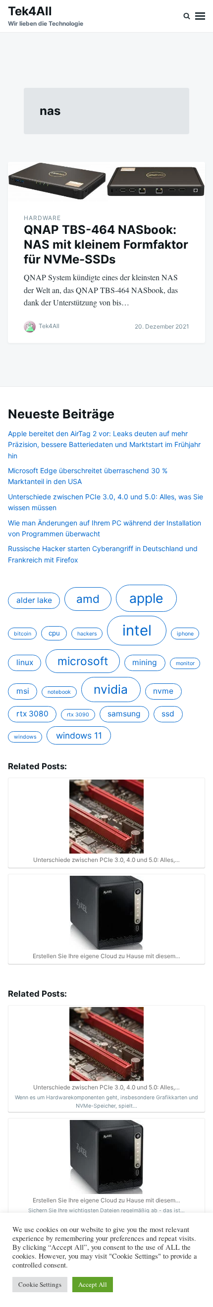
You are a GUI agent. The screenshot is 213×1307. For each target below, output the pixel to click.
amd (88, 598)
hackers (87, 634)
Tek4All (30, 11)
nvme (163, 691)
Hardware (42, 218)
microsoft (82, 661)
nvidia (111, 689)
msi (22, 691)
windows (25, 737)
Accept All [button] (92, 1284)
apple (146, 598)
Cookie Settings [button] (39, 1284)
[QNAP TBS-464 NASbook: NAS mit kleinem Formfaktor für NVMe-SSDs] (106, 181)
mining (144, 662)
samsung (124, 713)
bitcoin (22, 634)
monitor (185, 663)
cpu (54, 633)
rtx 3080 (32, 713)
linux (24, 662)
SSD (167, 713)
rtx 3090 (78, 714)
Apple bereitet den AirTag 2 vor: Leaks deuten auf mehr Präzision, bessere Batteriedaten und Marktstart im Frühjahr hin (104, 444)
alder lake (34, 600)
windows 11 (79, 735)
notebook (59, 692)
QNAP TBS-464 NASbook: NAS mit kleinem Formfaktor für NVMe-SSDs (106, 244)
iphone (185, 634)
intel (137, 630)
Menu (200, 16)
